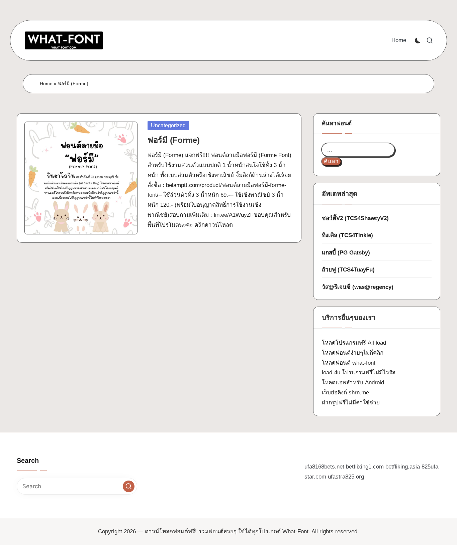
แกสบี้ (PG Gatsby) (346, 252)
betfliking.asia (402, 467)
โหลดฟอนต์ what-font (348, 363)
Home (46, 83)
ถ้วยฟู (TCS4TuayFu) (348, 269)
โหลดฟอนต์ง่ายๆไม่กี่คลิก (352, 353)
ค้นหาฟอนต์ (337, 123)
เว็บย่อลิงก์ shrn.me (345, 392)
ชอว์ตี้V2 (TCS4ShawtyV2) (355, 218)
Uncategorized (168, 125)
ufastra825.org (346, 477)
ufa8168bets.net (324, 467)
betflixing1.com (365, 467)
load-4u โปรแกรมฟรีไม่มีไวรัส (358, 372)
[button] (128, 486)
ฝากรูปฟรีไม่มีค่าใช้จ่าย (351, 402)
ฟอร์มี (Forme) (174, 140)
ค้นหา (331, 161)
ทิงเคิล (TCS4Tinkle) (347, 235)
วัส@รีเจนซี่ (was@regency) (357, 287)
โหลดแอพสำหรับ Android (353, 382)
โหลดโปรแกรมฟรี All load (354, 343)
